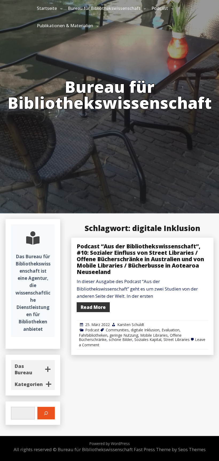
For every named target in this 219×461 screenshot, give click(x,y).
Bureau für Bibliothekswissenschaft (104, 8)
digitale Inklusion (145, 329)
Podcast (159, 8)
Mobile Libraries (154, 335)
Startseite (47, 8)
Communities (117, 329)
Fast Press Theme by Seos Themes (170, 449)
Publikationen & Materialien (65, 26)
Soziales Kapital (147, 339)
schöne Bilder (120, 339)
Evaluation (170, 329)
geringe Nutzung (124, 335)
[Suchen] (46, 413)
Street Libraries (176, 339)
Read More (93, 307)
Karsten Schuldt (130, 324)
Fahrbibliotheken (93, 335)
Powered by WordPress (109, 443)
